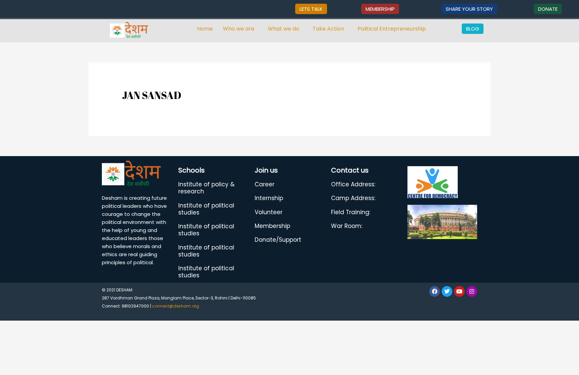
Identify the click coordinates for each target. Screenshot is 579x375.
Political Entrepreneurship (392, 29)
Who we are (238, 29)
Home (205, 29)
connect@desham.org (175, 306)
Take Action (328, 29)
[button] (240, 29)
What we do (283, 29)
